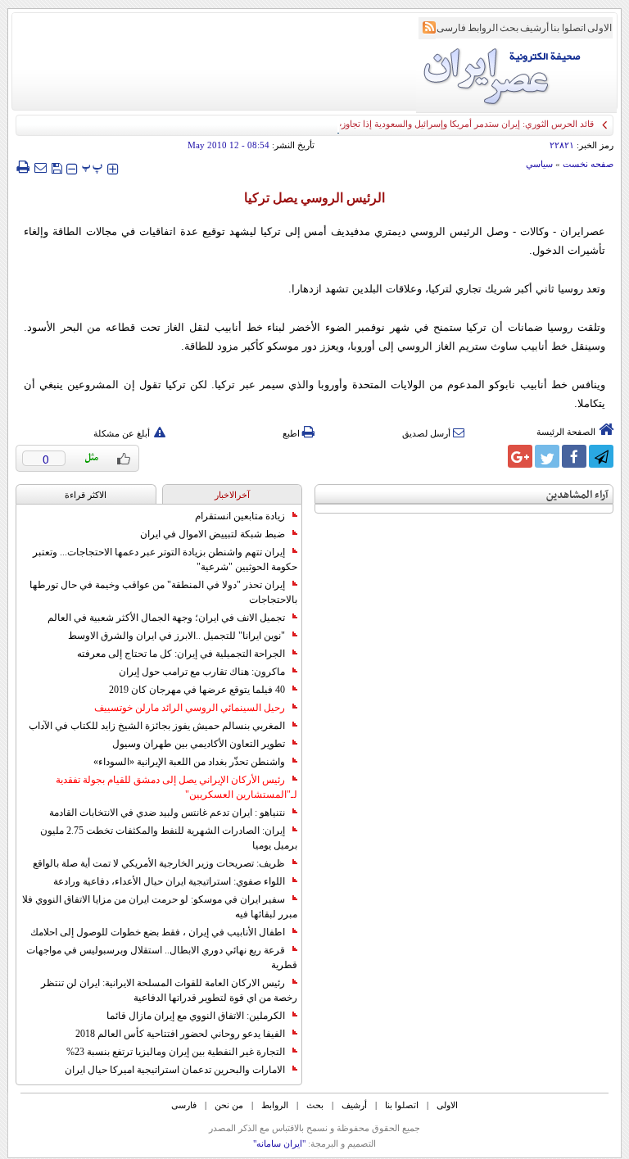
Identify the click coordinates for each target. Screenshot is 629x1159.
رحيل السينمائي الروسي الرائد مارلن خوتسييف (189, 707)
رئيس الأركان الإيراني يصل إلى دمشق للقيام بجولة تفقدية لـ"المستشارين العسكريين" (176, 787)
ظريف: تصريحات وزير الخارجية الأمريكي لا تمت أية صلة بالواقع (159, 863)
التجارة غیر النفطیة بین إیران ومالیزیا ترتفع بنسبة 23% (175, 1051)
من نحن (229, 1105)
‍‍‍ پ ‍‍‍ (92, 166)
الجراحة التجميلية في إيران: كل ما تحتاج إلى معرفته (181, 653)
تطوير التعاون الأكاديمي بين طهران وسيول (198, 743)
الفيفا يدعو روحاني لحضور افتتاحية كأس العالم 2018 (180, 1033)
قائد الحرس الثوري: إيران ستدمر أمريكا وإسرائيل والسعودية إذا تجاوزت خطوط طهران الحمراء (420, 124)
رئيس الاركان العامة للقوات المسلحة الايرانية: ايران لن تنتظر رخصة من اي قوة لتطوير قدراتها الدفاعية (169, 990)
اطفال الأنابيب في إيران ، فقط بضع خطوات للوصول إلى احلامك (157, 932)
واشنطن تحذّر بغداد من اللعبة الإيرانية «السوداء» (189, 761)
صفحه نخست (588, 164)
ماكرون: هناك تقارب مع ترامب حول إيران (202, 671)
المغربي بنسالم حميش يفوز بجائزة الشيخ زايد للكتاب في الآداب (157, 725)
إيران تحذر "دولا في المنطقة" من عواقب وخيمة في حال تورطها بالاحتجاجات (163, 592)
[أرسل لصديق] (40, 167)
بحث (509, 28)
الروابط (483, 28)
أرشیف (534, 28)
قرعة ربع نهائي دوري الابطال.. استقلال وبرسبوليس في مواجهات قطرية (161, 957)
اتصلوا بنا (568, 28)
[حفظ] (56, 167)
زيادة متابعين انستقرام (240, 516)
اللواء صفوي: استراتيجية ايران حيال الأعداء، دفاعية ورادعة (169, 881)
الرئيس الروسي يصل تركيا (314, 198)
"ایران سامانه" (279, 1143)
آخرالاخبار (232, 495)
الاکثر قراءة (85, 495)
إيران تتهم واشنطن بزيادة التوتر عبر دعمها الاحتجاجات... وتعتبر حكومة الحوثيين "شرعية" (165, 559)
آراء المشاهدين (577, 495)
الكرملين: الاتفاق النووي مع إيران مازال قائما (195, 1015)
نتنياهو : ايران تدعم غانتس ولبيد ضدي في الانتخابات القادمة (167, 812)
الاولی (599, 28)
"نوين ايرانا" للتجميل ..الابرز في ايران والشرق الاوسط (176, 635)
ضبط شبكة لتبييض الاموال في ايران (212, 534)
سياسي (539, 164)
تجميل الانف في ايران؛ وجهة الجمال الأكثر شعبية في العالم (166, 617)
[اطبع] (22, 167)
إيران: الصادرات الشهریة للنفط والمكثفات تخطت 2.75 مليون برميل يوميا (168, 838)
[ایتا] (493, 456)
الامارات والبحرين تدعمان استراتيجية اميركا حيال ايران (175, 1069)
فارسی (451, 28)
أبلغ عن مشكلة (121, 433)
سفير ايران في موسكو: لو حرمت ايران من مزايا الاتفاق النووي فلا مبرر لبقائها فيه (159, 907)
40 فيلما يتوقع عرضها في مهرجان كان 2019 (197, 689)
